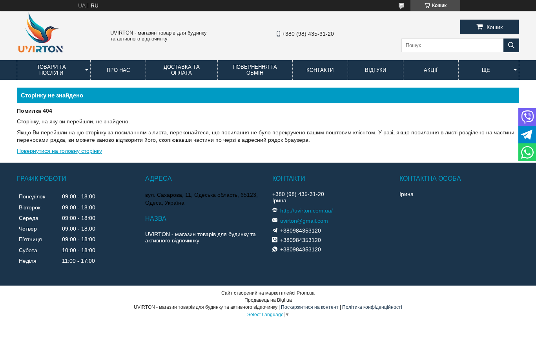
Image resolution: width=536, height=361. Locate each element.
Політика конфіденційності (372, 307)
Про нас (118, 70)
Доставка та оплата (182, 70)
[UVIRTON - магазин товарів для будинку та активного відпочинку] (40, 56)
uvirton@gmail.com (304, 221)
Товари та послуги (51, 70)
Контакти (320, 70)
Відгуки (375, 70)
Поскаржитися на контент (310, 307)
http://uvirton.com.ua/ (306, 210)
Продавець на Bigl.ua (268, 300)
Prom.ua (306, 293)
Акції (431, 70)
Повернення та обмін (255, 70)
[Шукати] (511, 45)
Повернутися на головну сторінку (59, 151)
